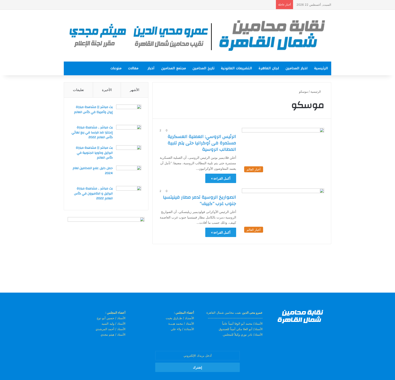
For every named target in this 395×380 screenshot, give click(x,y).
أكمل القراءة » (220, 178)
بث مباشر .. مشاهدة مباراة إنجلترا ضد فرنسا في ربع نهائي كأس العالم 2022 (92, 132)
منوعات (116, 68)
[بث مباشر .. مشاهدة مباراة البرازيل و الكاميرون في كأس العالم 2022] (128, 194)
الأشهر (134, 90)
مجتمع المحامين (173, 68)
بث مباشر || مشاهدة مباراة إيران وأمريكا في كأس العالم (93, 109)
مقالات (133, 68)
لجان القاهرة (269, 68)
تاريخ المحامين (203, 68)
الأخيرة (107, 90)
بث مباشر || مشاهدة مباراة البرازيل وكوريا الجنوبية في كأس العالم (94, 153)
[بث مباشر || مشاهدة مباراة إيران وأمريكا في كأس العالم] (128, 113)
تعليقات (78, 90)
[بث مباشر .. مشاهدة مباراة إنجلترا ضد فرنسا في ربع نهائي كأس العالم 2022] (128, 133)
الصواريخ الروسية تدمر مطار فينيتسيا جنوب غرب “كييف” (199, 200)
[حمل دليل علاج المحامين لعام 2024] (128, 174)
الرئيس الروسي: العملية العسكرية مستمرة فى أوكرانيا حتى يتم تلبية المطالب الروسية (202, 143)
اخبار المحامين (297, 68)
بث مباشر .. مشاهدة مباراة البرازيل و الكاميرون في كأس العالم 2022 (93, 193)
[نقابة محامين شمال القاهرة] (197, 35)
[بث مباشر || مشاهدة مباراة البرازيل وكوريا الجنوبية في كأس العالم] (128, 153)
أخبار (151, 68)
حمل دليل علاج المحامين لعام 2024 (93, 170)
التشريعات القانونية (236, 68)
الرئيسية (321, 68)
